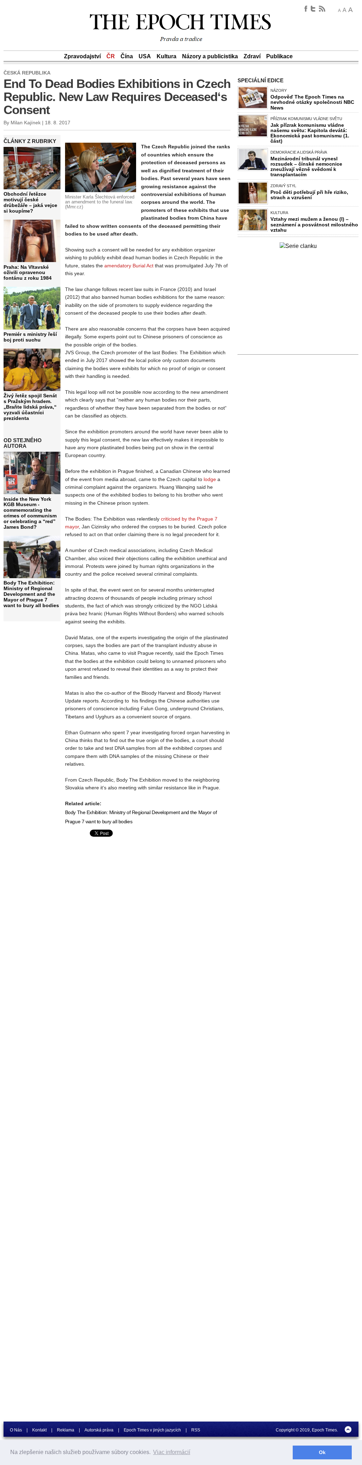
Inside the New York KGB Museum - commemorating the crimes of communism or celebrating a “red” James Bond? (30, 513)
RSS (195, 1430)
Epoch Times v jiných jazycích (152, 1430)
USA (145, 56)
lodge (210, 479)
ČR (110, 56)
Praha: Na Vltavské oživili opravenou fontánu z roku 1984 (28, 272)
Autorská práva (98, 1430)
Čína (127, 56)
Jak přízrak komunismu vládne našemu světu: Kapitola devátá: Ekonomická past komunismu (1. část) (309, 133)
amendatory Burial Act (128, 265)
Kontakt (39, 1430)
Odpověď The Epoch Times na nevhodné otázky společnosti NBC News (312, 102)
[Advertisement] (124, 893)
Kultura (166, 56)
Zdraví (252, 56)
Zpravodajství (82, 56)
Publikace (279, 56)
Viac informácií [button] (171, 1452)
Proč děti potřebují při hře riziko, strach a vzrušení (309, 194)
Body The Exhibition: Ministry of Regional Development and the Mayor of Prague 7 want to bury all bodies (31, 594)
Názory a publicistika (210, 56)
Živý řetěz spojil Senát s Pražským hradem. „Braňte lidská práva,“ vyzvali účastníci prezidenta (30, 407)
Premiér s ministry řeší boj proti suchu (30, 337)
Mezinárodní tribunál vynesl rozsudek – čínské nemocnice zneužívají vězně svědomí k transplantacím (306, 166)
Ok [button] (322, 1452)
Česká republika (27, 73)
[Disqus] (148, 1038)
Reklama (65, 1430)
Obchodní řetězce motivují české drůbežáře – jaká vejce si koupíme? (30, 202)
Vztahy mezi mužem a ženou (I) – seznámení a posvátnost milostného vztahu (314, 224)
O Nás (16, 1430)
